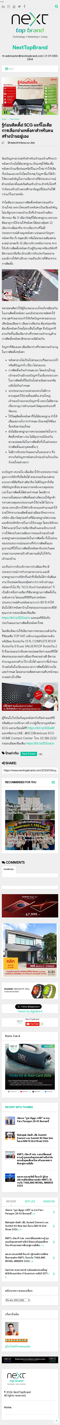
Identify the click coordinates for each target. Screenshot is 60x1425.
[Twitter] (19, 7)
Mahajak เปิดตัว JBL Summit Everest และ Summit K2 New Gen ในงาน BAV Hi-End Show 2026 (35, 1137)
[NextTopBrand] (30, 38)
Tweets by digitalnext (30, 1011)
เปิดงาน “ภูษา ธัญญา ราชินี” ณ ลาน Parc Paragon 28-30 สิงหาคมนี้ (33, 1120)
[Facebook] (24, 7)
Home (4, 119)
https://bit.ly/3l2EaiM (41, 728)
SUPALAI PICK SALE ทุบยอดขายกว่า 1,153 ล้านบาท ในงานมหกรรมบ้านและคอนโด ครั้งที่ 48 (28, 840)
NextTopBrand (30, 47)
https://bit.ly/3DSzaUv (16, 618)
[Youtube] (13, 7)
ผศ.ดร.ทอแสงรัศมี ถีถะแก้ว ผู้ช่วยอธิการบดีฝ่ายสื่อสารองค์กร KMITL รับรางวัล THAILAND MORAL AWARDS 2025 (35, 1181)
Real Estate (14, 119)
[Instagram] (8, 7)
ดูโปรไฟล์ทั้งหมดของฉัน (17, 1346)
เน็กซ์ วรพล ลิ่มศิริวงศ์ (16, 1340)
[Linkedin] (3, 7)
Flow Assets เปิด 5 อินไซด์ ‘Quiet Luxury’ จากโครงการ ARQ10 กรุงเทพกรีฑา (27, 810)
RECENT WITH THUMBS (19, 1107)
